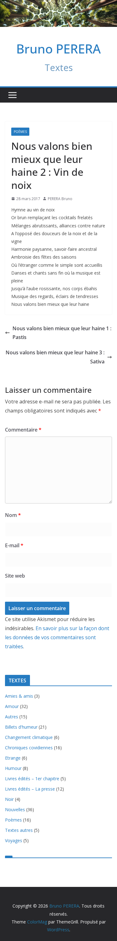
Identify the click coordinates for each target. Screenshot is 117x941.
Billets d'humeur (21, 727)
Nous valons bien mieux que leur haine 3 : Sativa (55, 357)
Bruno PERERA (58, 48)
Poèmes (20, 131)
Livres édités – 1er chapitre (32, 779)
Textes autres (19, 830)
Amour (12, 706)
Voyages (13, 840)
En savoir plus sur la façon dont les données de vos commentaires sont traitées (57, 637)
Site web (15, 575)
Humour (13, 768)
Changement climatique (29, 737)
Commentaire (23, 429)
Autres (11, 717)
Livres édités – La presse (30, 789)
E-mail (14, 545)
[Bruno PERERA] (58, 4)
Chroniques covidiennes (29, 748)
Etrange (13, 758)
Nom (13, 515)
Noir (9, 799)
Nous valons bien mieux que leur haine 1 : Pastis (61, 333)
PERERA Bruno (60, 198)
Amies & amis (19, 696)
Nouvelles (15, 809)
